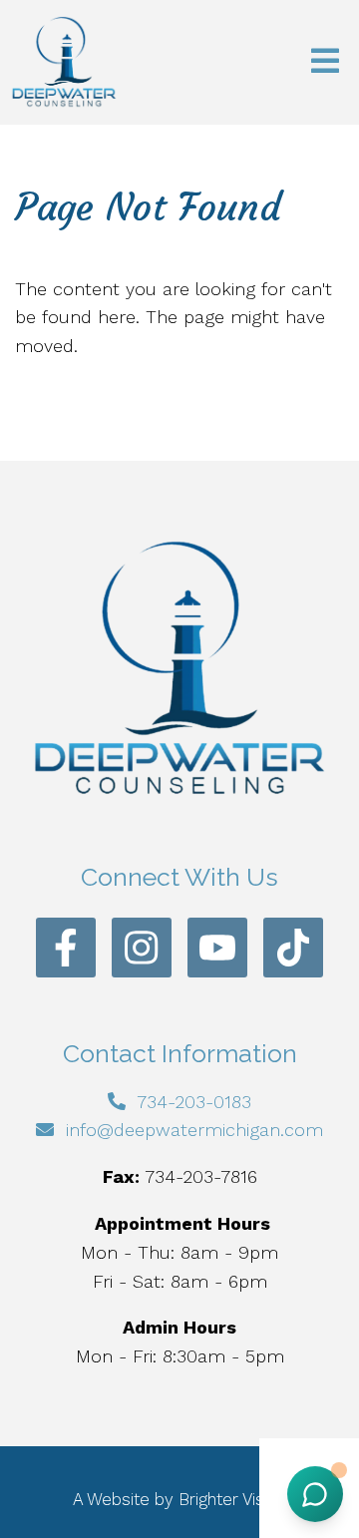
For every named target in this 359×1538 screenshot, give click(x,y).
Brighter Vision (232, 1499)
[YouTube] (217, 947)
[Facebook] (66, 947)
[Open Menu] (325, 62)
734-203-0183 (194, 1101)
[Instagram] (142, 947)
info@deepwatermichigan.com (194, 1129)
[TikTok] (293, 947)
